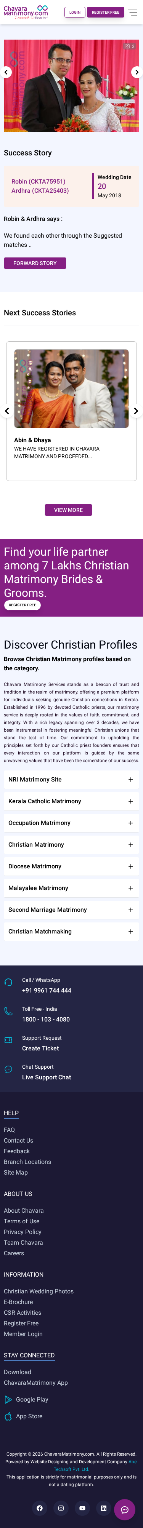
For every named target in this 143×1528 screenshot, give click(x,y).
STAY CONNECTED (29, 1355)
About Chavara (24, 1210)
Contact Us (18, 1140)
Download (17, 1372)
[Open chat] (124, 1509)
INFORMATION (23, 1274)
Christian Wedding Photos (39, 1291)
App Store (29, 1416)
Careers (14, 1253)
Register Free (21, 1323)
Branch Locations (27, 1161)
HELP (11, 1113)
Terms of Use (21, 1221)
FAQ (9, 1129)
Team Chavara (23, 1242)
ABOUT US (18, 1193)
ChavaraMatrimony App (36, 1382)
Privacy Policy (23, 1232)
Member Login (23, 1334)
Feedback (17, 1151)
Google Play (32, 1399)
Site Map (16, 1172)
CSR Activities (22, 1312)
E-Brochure (18, 1302)
